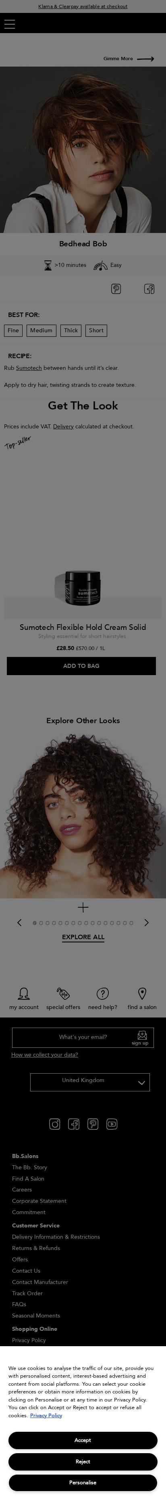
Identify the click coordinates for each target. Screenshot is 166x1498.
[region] (83, 1422)
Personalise (82, 1482)
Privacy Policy (46, 1415)
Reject (83, 1461)
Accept (83, 1440)
